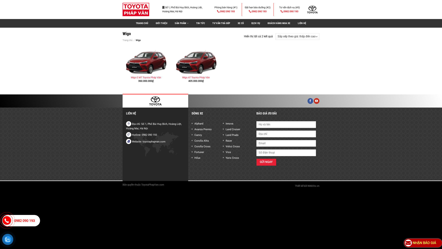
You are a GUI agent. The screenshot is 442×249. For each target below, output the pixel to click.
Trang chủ (142, 23)
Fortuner (199, 152)
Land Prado (232, 135)
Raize (229, 140)
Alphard (198, 123)
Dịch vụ (255, 23)
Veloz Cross (233, 146)
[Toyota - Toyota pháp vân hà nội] (140, 9)
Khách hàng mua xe (279, 23)
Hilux (197, 157)
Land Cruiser (233, 129)
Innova (229, 123)
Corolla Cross (202, 146)
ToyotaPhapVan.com (152, 184)
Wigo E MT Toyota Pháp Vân (146, 77)
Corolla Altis (201, 140)
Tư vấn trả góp (221, 23)
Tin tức (200, 23)
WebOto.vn (313, 186)
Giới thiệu (161, 23)
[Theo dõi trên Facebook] (310, 101)
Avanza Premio (203, 129)
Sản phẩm (180, 23)
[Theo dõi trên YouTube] (316, 101)
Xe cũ (241, 23)
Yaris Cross (232, 157)
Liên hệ (302, 23)
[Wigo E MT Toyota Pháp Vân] (146, 60)
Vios (228, 152)
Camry (198, 135)
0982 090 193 (24, 221)
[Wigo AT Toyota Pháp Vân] (196, 60)
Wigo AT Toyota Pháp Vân (196, 77)
